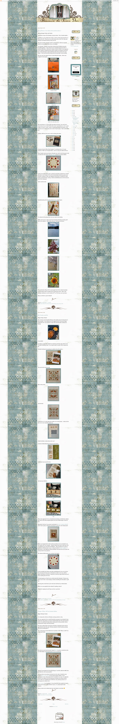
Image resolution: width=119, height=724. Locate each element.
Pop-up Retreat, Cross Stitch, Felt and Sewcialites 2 (49, 30)
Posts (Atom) (55, 706)
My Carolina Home (45, 675)
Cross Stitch (47, 303)
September (74, 126)
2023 (72, 115)
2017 (72, 144)
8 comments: (49, 302)
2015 (72, 147)
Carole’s (53, 154)
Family (50, 694)
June (73, 130)
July (73, 129)
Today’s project (41, 683)
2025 (72, 112)
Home (54, 703)
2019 (72, 141)
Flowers (50, 303)
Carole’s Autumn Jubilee (62, 524)
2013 (72, 150)
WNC (62, 303)
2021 (72, 138)
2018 (72, 142)
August (74, 127)
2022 (72, 136)
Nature (58, 303)
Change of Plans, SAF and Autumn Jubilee (47, 611)
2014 (72, 148)
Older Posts (66, 703)
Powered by (73, 76)
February (74, 133)
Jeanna (77, 37)
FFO (56, 599)
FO (51, 694)
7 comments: (50, 693)
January (74, 134)
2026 (72, 110)
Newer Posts (40, 703)
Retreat (60, 303)
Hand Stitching (54, 303)
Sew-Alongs (63, 599)
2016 (72, 145)
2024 (72, 113)
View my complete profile (74, 46)
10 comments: (49, 598)
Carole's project (63, 548)
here (55, 650)
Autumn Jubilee (42, 303)
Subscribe (76, 72)
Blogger (63, 722)
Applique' (41, 599)
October (74, 116)
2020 (72, 139)
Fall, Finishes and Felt (43, 315)
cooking (49, 599)
